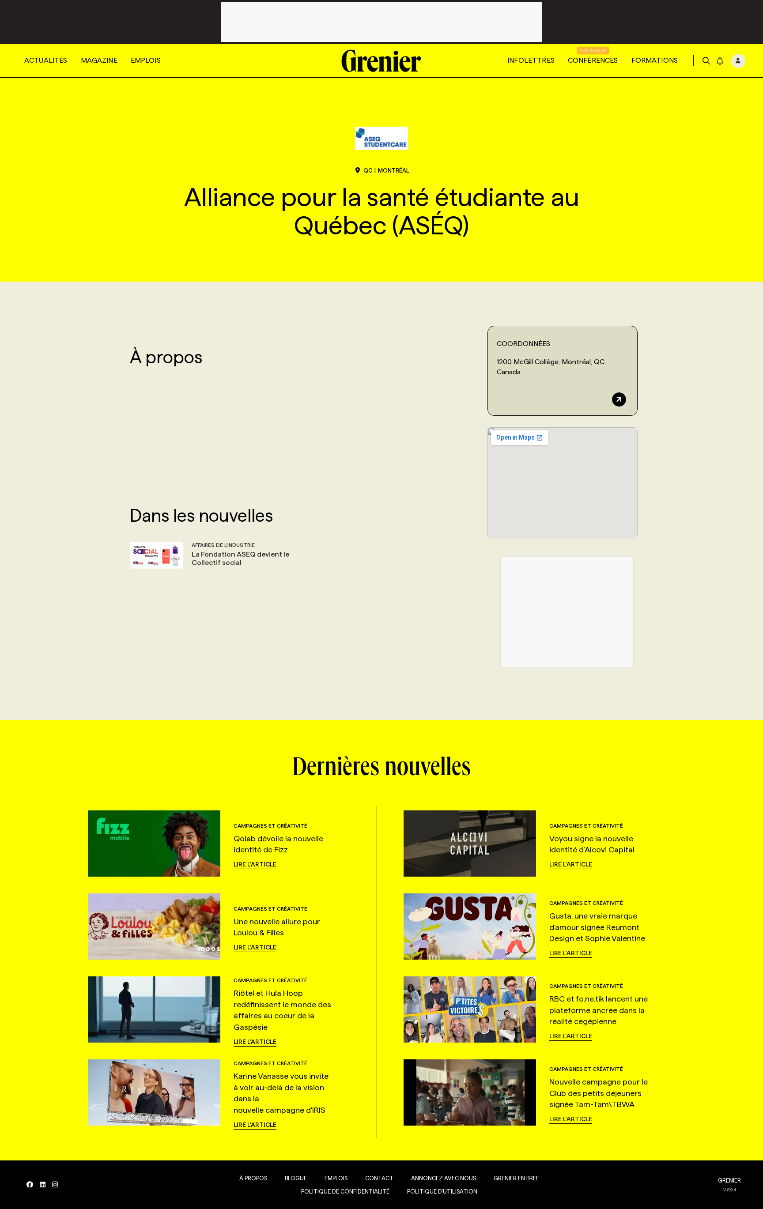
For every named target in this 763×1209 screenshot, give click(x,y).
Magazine (99, 60)
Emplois (146, 60)
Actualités (46, 60)
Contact (379, 1178)
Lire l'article (255, 864)
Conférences (593, 60)
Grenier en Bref (516, 1178)
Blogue (296, 1178)
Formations (654, 60)
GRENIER (729, 1180)
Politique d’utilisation (442, 1191)
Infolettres (531, 60)
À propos (253, 1178)
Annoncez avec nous (443, 1178)
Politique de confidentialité (345, 1191)
